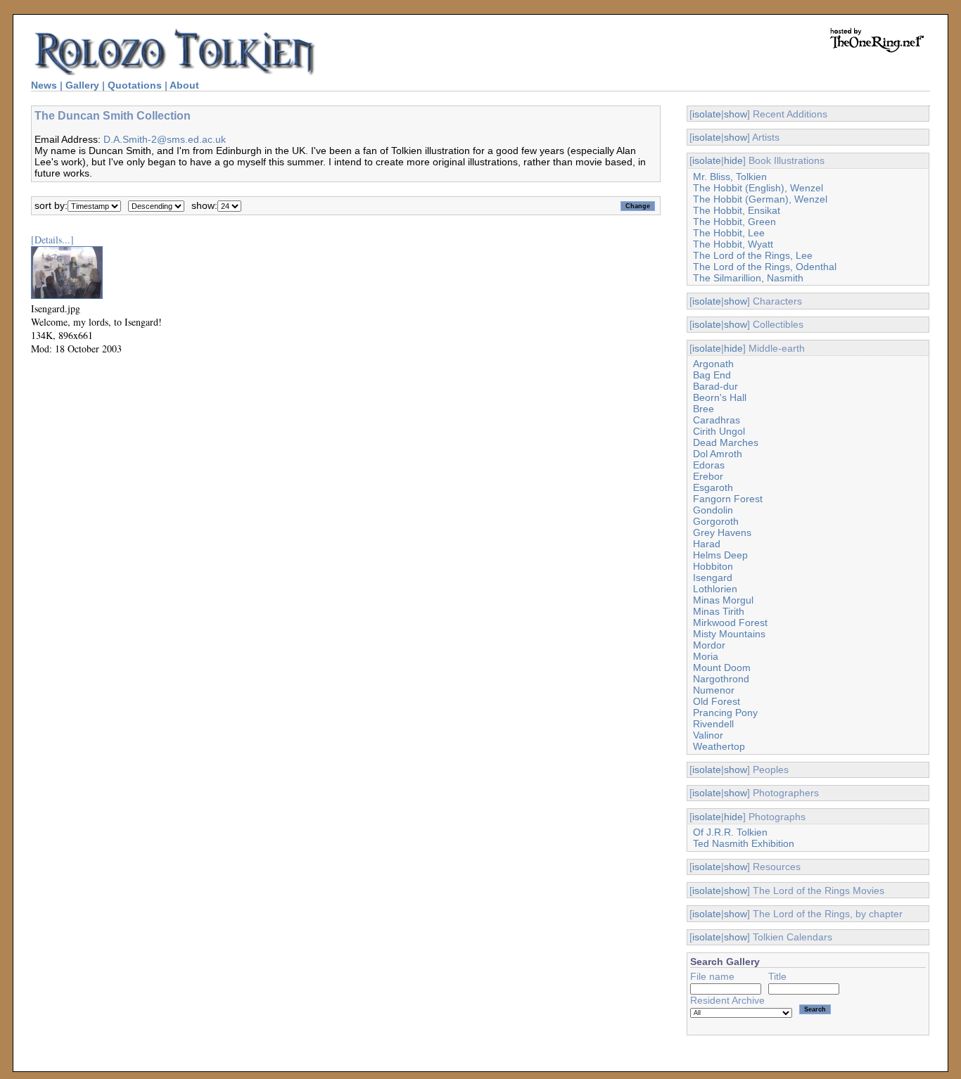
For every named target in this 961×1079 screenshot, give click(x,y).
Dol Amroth (717, 453)
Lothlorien (715, 588)
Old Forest (716, 701)
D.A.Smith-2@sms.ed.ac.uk (164, 139)
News (44, 85)
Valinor (708, 735)
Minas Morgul (723, 600)
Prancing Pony (725, 712)
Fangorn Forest (728, 498)
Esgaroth (713, 487)
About (184, 85)
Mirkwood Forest (730, 622)
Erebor (708, 476)
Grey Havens (722, 532)
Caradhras (716, 420)
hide (733, 160)
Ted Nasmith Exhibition (743, 843)
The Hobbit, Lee (729, 232)
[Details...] (52, 239)
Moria (705, 656)
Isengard (712, 577)
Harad (706, 543)
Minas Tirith (718, 611)
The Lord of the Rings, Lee (753, 255)
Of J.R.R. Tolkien (730, 832)
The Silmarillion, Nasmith (748, 277)
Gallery (82, 85)
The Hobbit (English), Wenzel (758, 187)
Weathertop (719, 746)
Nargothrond (721, 678)
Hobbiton (713, 566)
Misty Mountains (729, 633)
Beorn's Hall (719, 397)
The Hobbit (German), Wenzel (760, 199)
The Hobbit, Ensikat (736, 210)
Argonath (713, 363)
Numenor (713, 690)
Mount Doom (722, 667)
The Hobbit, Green (734, 221)
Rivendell (713, 723)
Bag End (712, 375)
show (735, 114)
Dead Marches (725, 442)
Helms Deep (720, 555)
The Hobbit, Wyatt (733, 244)
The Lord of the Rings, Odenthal (764, 266)
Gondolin (713, 510)
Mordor (709, 645)
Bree (703, 408)
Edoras (709, 465)
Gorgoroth (716, 521)
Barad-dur (715, 386)
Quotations (135, 85)
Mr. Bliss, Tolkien (730, 176)
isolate (706, 114)
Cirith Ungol (719, 431)
